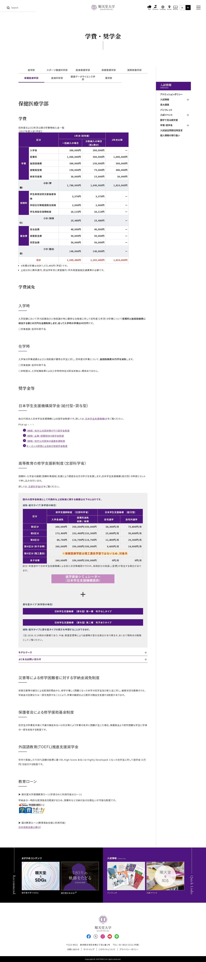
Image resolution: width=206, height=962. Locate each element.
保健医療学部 (31, 78)
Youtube (110, 936)
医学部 (31, 70)
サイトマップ (88, 949)
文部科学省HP (36, 486)
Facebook (89, 936)
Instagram (103, 936)
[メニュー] (198, 7)
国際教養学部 (134, 70)
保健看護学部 (109, 70)
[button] (149, 7)
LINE (117, 936)
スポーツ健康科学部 (57, 70)
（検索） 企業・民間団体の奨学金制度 (45, 435)
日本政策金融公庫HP (29, 827)
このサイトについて (107, 949)
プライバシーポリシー (129, 949)
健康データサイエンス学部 (83, 78)
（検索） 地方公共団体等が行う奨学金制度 (48, 430)
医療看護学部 (83, 70)
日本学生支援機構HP (96, 418)
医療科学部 (57, 78)
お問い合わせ (73, 949)
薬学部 (108, 78)
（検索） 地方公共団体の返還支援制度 (45, 441)
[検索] (8, 7)
